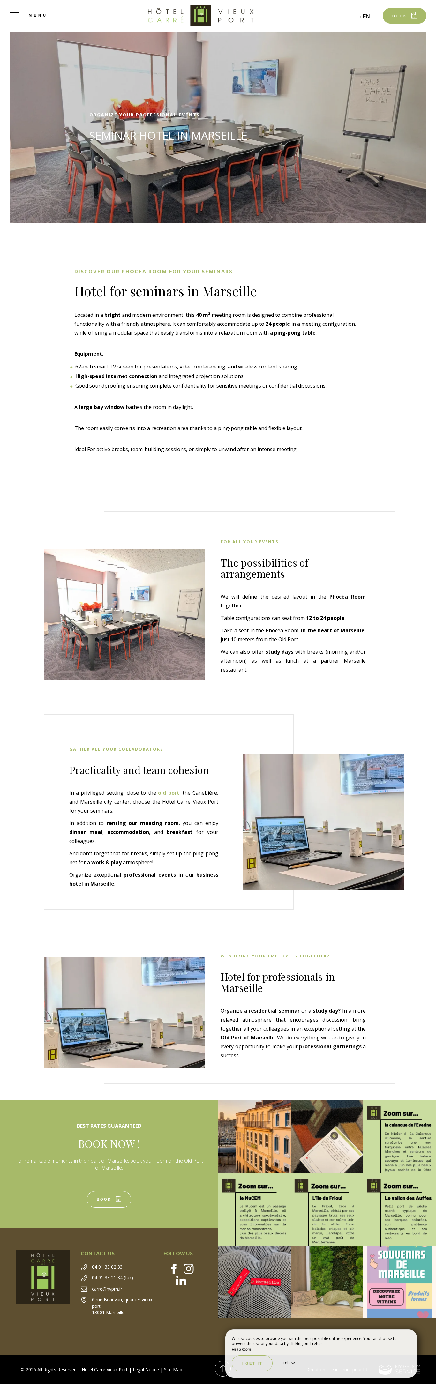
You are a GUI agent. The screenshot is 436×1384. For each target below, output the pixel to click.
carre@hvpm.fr (107, 1289)
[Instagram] (191, 1270)
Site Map (173, 1369)
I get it (252, 1363)
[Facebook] (176, 1270)
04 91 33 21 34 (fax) (112, 1278)
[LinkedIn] (183, 1281)
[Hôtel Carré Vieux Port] (218, 16)
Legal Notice (146, 1369)
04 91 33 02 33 (107, 1267)
